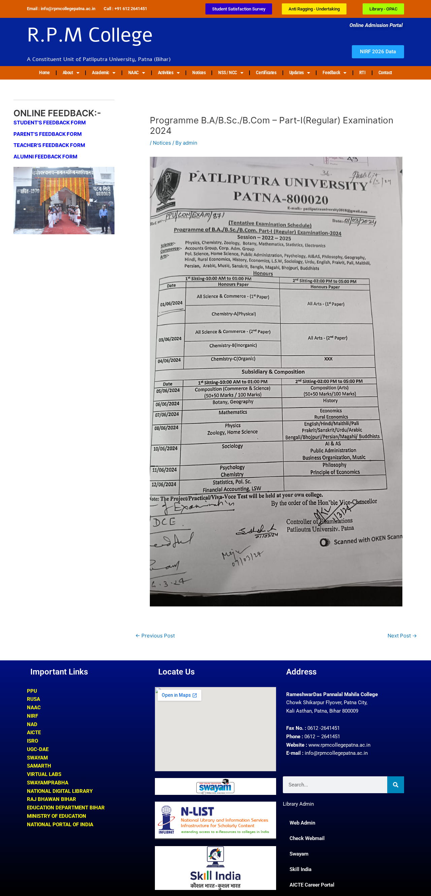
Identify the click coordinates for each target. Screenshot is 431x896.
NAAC (133, 72)
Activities (165, 72)
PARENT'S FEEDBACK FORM (47, 134)
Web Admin (302, 823)
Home (44, 72)
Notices (198, 72)
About (68, 72)
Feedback (331, 72)
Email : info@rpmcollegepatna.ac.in (61, 8)
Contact (385, 72)
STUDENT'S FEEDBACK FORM (49, 122)
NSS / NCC (227, 72)
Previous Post (155, 635)
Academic (100, 72)
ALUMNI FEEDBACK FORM (45, 156)
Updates (296, 72)
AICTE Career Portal (312, 885)
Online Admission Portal (377, 25)
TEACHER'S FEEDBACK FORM (49, 145)
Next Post (402, 635)
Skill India (300, 869)
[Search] (395, 784)
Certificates (266, 72)
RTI (362, 72)
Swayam (299, 854)
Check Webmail (307, 838)
